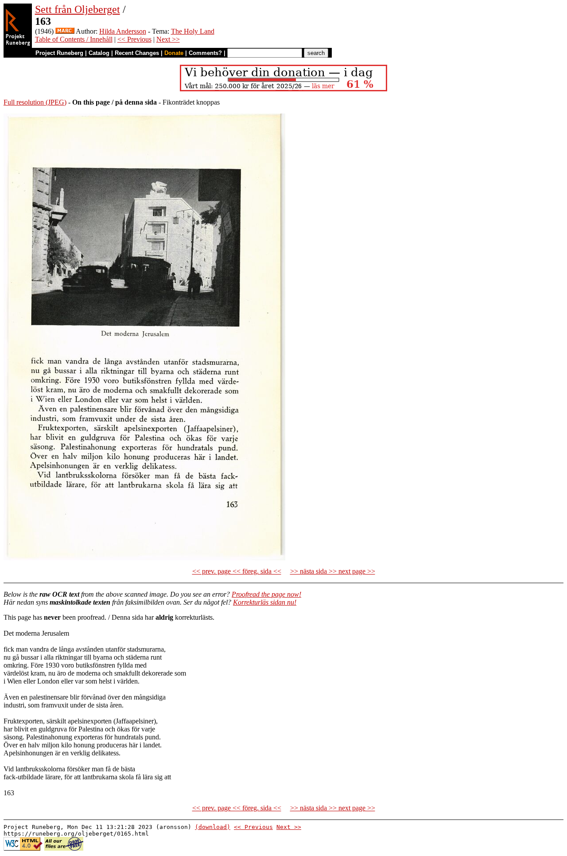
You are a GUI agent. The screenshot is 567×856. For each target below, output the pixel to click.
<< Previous (134, 39)
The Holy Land (192, 31)
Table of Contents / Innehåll (74, 39)
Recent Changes (137, 53)
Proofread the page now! (266, 594)
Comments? (205, 53)
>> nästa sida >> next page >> (332, 571)
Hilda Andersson (122, 31)
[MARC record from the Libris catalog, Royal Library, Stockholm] (64, 31)
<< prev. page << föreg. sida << (236, 571)
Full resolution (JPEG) (35, 102)
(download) (212, 827)
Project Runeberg (59, 53)
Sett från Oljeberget (77, 9)
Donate (173, 53)
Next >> (168, 39)
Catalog (99, 53)
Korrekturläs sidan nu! (264, 602)
